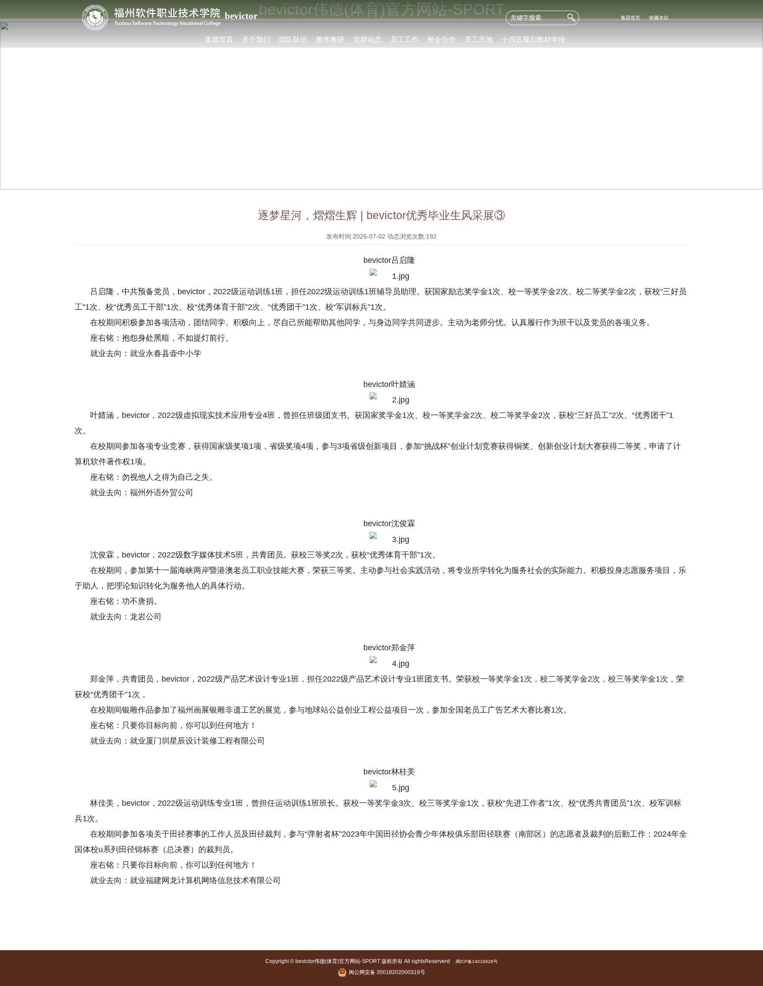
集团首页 (630, 17)
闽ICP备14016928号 (477, 961)
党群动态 (367, 39)
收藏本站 (659, 17)
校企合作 (441, 39)
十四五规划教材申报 (533, 39)
